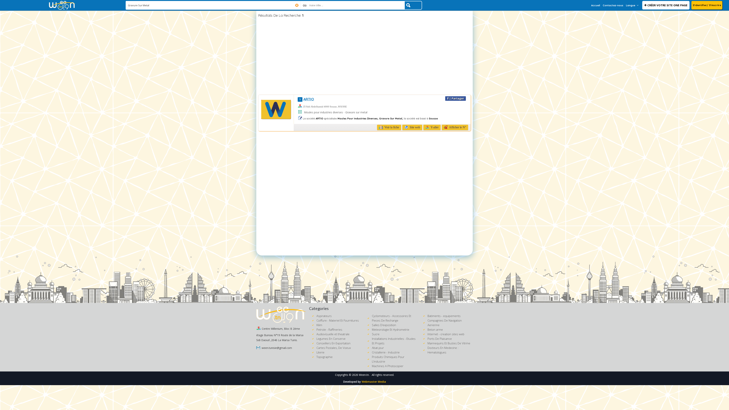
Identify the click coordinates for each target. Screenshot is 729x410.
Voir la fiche (391, 127)
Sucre (375, 334)
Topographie (324, 357)
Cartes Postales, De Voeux (333, 348)
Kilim (319, 325)
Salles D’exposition (384, 325)
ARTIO (307, 99)
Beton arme (435, 329)
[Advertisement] (364, 56)
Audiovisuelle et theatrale (333, 334)
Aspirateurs (324, 316)
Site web (414, 127)
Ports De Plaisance (440, 339)
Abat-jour (378, 348)
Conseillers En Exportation (333, 343)
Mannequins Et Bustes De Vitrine (449, 343)
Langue (630, 5)
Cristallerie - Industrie (386, 352)
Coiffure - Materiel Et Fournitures (337, 320)
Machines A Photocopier (387, 366)
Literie (320, 352)
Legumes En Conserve (331, 339)
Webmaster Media (374, 381)
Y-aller (434, 127)
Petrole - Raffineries (329, 329)
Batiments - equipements (444, 316)
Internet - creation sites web (446, 334)
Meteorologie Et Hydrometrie (390, 329)
